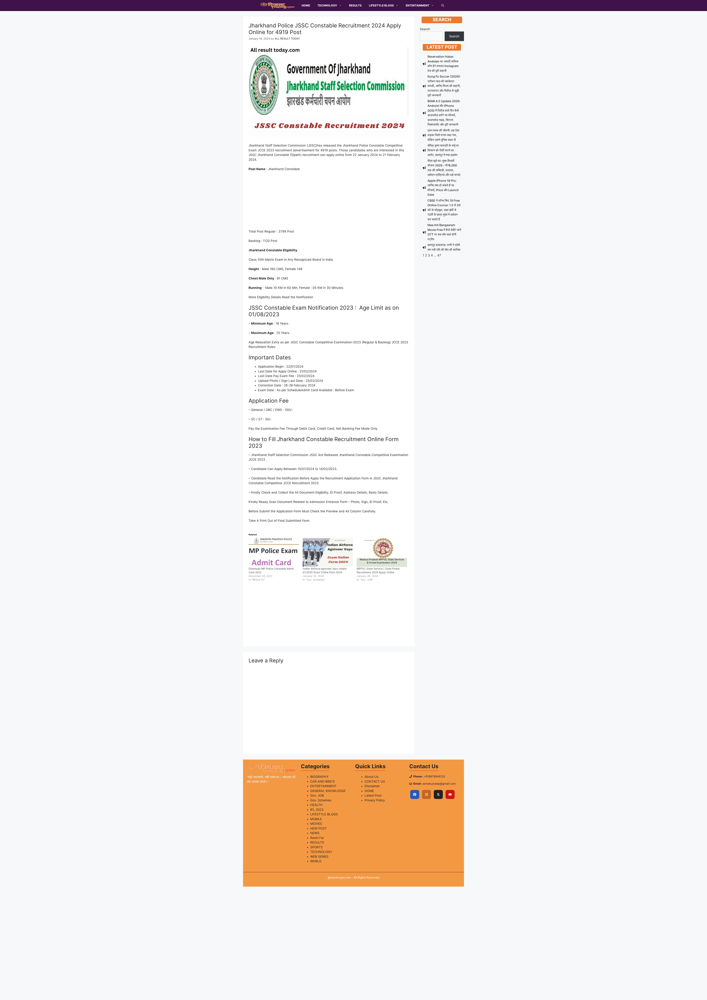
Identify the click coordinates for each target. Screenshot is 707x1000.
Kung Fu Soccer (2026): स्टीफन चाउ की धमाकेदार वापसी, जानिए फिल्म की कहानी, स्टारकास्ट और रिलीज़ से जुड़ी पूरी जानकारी (444, 86)
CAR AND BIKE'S (322, 781)
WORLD (315, 861)
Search (425, 29)
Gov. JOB (317, 795)
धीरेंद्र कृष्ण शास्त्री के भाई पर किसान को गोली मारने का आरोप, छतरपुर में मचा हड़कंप (443, 150)
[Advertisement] (329, 202)
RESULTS (355, 5)
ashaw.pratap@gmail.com (439, 783)
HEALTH (316, 805)
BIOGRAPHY (319, 777)
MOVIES (316, 823)
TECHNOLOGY (327, 5)
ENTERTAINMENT (417, 5)
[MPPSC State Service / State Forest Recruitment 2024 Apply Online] (382, 552)
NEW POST (318, 828)
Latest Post (373, 795)
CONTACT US (375, 781)
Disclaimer (372, 786)
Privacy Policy (375, 800)
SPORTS (316, 847)
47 (439, 255)
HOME (306, 5)
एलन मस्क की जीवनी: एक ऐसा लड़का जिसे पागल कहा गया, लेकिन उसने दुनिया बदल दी (443, 135)
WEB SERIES (319, 856)
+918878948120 (434, 776)
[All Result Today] (277, 5)
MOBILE (316, 819)
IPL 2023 (316, 809)
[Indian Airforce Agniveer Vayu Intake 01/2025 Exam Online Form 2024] (328, 552)
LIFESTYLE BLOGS (381, 5)
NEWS (314, 833)
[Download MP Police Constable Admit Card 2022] (274, 552)
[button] (443, 5)
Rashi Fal (317, 838)
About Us (372, 777)
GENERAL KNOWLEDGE (328, 791)
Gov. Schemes (320, 800)
